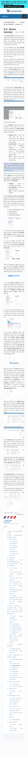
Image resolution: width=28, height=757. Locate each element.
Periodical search (17, 630)
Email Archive (13, 688)
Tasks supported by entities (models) (15, 656)
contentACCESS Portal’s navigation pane (16, 574)
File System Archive (14, 681)
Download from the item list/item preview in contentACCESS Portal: (16, 586)
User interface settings (16, 602)
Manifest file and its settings (16, 678)
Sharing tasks (16, 719)
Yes (15, 513)
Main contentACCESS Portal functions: (15, 536)
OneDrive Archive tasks (16, 713)
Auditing (6, 61)
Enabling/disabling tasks (15, 660)
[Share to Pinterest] (14, 518)
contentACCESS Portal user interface (15, 564)
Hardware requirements (13, 542)
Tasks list (14, 669)
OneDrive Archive (14, 706)
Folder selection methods (15, 645)
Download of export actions (16, 674)
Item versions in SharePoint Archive (16, 699)
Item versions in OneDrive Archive (16, 709)
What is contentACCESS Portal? (15, 532)
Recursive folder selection (16, 651)
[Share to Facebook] (5, 518)
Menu (6, 16)
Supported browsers (13, 554)
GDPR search (15, 632)
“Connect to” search (16, 621)
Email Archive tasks (16, 692)
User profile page (17, 599)
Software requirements (13, 546)
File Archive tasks (17, 686)
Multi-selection (16, 648)
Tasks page (15, 671)
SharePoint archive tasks (14, 703)
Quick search (15, 624)
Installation (12, 557)
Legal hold (15, 667)
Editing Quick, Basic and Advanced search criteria (16, 636)
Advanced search (17, 628)
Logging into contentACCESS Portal (15, 560)
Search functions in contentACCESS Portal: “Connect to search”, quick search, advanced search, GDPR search (15, 609)
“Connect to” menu (16, 569)
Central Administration (8, 170)
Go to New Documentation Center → (14, 6)
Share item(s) (16, 665)
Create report (16, 663)
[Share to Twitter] (8, 518)
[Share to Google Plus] (11, 518)
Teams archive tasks (16, 725)
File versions (15, 684)
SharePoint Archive (14, 695)
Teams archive (13, 722)
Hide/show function (13, 592)
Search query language (16, 617)
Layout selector (16, 582)
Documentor (16, 523)
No (17, 513)
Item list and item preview (16, 579)
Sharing (11, 717)
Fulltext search (16, 626)
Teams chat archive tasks (16, 729)
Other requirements (13, 550)
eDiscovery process (13, 641)
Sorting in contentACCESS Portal (16, 596)
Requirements (13, 539)
